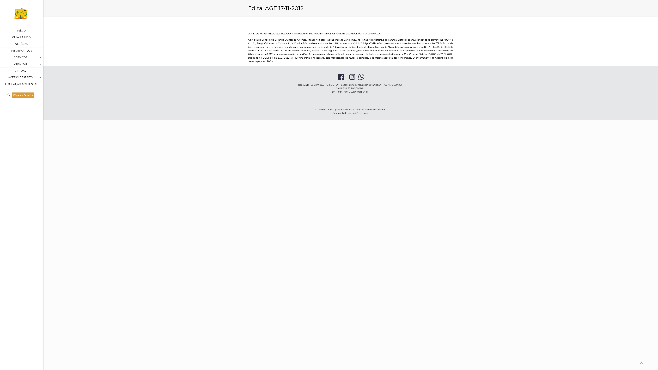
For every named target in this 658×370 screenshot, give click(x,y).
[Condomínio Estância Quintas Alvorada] (21, 14)
